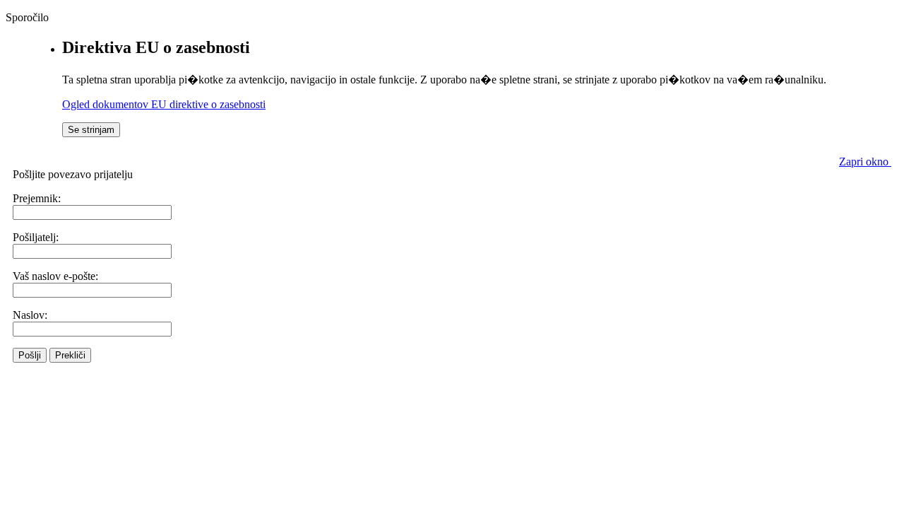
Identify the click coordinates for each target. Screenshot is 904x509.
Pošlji (29, 355)
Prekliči (70, 355)
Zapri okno (865, 162)
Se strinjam (91, 129)
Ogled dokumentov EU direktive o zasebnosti (164, 104)
